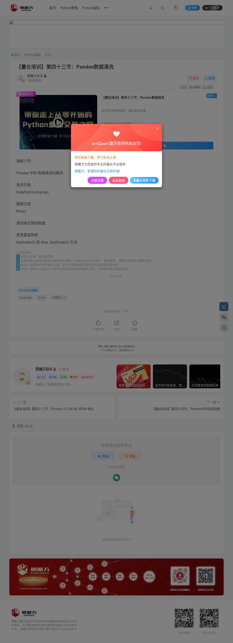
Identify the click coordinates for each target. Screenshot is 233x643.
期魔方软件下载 (144, 180)
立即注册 (97, 180)
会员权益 (118, 180)
